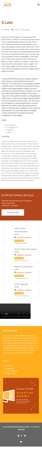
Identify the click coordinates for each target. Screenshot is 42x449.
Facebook (26, 30)
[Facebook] (21, 435)
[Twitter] (25, 435)
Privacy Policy (10, 373)
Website (6, 30)
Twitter (16, 30)
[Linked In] (18, 435)
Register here (13, 212)
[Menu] (39, 4)
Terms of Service (11, 371)
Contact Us (9, 368)
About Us (9, 366)
